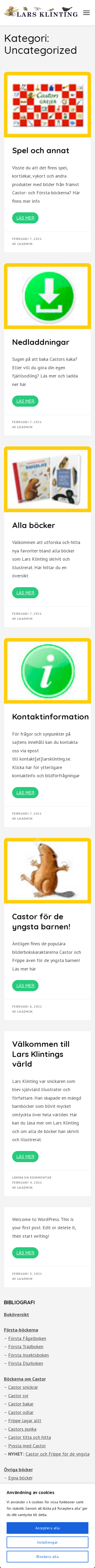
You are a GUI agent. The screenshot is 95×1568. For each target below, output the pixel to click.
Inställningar (47, 1542)
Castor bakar (21, 1404)
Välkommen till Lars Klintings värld (41, 1054)
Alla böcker (33, 525)
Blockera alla (47, 1556)
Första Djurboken (25, 1363)
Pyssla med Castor (27, 1446)
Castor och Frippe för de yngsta (57, 1454)
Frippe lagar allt (24, 1420)
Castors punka (22, 1429)
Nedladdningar (40, 342)
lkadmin (24, 244)
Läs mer (25, 218)
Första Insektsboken (28, 1355)
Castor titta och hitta (29, 1437)
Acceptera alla (47, 1528)
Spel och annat (40, 150)
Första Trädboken (25, 1346)
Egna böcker (20, 1478)
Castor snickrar (23, 1387)
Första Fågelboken (27, 1338)
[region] (47, 1526)
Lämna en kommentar (32, 1177)
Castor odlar (21, 1412)
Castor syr (18, 1396)
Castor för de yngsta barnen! (41, 921)
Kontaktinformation (50, 716)
